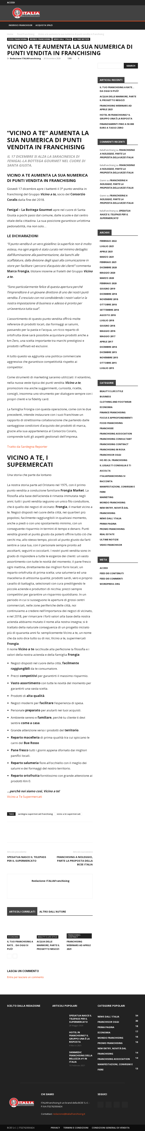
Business (105, 396)
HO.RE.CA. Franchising (113, 460)
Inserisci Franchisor (20, 25)
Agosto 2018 (107, 315)
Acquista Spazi (44, 25)
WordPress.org (110, 583)
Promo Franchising (112, 529)
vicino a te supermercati (68, 814)
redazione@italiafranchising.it (69, 1113)
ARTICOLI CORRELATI (22, 911)
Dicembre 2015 (108, 352)
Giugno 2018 (107, 325)
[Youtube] (135, 2)
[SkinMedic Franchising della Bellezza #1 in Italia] (59, 1056)
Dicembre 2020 (108, 267)
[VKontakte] (129, 2)
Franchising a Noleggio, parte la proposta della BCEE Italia (75, 860)
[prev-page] (9, 956)
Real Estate (107, 534)
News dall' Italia (62, 39)
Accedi (11, 2)
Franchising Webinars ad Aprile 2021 (79, 945)
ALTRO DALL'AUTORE (52, 911)
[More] (43, 66)
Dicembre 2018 (108, 293)
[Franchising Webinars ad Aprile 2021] (80, 929)
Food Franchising (25, 34)
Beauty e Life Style (47, 936)
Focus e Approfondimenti (116, 417)
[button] (133, 25)
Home (10, 34)
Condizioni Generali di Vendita (110, 1127)
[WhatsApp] (35, 66)
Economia (13, 936)
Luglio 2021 (107, 246)
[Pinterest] (26, 66)
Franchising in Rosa (112, 449)
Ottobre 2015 (108, 362)
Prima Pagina (108, 523)
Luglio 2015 (107, 368)
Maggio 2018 (107, 331)
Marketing (106, 497)
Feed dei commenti (111, 578)
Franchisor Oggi (110, 454)
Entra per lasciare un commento (25, 977)
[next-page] (15, 956)
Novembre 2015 (109, 357)
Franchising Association (116, 433)
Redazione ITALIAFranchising (25, 58)
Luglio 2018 (107, 320)
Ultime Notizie (81, 39)
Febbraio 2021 (108, 262)
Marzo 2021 (107, 256)
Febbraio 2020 (108, 283)
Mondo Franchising (40, 39)
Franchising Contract (74, 936)
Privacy (55, 1127)
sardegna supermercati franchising (35, 814)
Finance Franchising (113, 412)
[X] (123, 2)
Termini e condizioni (75, 1127)
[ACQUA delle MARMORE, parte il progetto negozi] (50, 929)
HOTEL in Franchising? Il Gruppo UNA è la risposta (116, 116)
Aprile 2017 (106, 341)
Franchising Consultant (116, 438)
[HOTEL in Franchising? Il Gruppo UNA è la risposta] (59, 1036)
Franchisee (107, 428)
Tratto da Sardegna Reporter (27, 447)
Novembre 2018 (109, 299)
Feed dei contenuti (112, 573)
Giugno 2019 (107, 288)
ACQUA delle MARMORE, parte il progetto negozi (48, 945)
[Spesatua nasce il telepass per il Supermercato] (59, 1019)
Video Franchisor (111, 544)
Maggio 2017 (107, 336)
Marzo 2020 (107, 278)
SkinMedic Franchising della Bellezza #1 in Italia (80, 1057)
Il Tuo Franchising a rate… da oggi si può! (20, 945)
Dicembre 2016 (108, 346)
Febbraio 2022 (108, 240)
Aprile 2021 (106, 251)
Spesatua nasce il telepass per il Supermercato (26, 858)
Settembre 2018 (109, 309)
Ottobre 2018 (108, 304)
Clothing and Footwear (115, 401)
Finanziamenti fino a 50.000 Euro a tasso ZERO (117, 125)
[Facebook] (117, 2)
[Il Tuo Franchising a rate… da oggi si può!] (20, 929)
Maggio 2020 (107, 272)
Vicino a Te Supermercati (24, 797)
